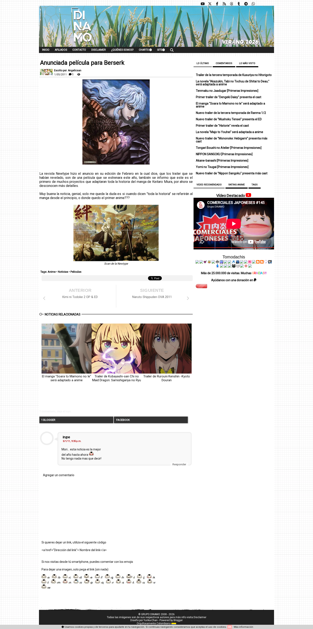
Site (159, 49)
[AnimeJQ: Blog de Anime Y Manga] (250, 266)
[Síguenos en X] (210, 4)
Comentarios (224, 63)
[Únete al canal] (246, 4)
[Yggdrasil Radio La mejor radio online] (201, 262)
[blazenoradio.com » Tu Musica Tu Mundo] (262, 262)
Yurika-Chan (151, 620)
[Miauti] (205, 262)
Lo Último (203, 63)
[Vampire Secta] (213, 262)
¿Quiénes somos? (122, 49)
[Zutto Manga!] (241, 262)
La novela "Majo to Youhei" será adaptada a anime (229, 132)
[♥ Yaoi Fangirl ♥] (209, 262)
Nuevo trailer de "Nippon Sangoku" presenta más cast (231, 173)
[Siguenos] (231, 4)
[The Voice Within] (238, 266)
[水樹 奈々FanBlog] (217, 262)
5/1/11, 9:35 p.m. (72, 441)
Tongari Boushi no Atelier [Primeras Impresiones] (228, 147)
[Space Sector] (225, 266)
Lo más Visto (247, 63)
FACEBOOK (123, 419)
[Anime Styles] (245, 262)
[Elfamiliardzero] (270, 262)
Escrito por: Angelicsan (67, 70)
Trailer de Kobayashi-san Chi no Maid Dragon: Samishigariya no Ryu (116, 378)
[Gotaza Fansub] (221, 266)
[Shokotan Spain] (249, 262)
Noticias (63, 271)
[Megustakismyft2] (217, 266)
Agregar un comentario (58, 475)
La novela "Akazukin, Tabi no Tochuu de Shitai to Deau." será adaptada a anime (232, 83)
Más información (243, 627)
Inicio (45, 49)
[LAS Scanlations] (221, 262)
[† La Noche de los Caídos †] (197, 262)
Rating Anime (236, 184)
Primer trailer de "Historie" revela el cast (222, 125)
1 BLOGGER (48, 419)
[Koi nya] (229, 262)
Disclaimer (98, 49)
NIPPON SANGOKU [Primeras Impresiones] (224, 154)
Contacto (79, 49)
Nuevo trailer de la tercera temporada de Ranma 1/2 (231, 113)
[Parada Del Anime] (237, 262)
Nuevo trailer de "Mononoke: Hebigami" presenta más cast (231, 140)
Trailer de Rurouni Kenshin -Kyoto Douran (166, 378)
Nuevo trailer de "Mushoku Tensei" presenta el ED (229, 119)
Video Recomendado (209, 184)
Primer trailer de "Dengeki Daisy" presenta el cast (228, 97)
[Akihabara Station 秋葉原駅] (266, 262)
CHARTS (144, 49)
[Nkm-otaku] (233, 266)
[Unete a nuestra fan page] (217, 4)
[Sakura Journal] (246, 266)
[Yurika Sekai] (254, 262)
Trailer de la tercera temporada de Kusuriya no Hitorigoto (234, 75)
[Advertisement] (104, 399)
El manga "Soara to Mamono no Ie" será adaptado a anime (66, 378)
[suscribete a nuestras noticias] (224, 4)
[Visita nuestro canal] (202, 4)
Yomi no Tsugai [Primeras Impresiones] (222, 167)
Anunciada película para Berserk (82, 63)
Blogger (178, 620)
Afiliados (61, 49)
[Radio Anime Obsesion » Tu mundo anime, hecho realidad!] (233, 262)
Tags (254, 184)
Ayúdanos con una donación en (232, 280)
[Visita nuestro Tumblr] (238, 4)
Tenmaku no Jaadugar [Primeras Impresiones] (227, 90)
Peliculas (75, 271)
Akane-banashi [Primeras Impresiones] (222, 160)
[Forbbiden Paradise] (225, 262)
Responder (179, 464)
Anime (52, 271)
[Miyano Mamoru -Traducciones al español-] (258, 262)
